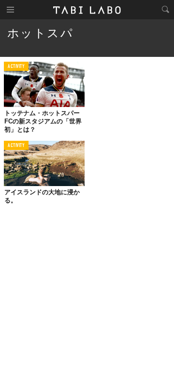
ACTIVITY (16, 66)
